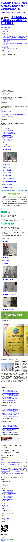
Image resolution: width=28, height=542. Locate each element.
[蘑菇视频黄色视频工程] (10, 292)
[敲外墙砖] (6, 238)
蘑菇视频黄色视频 (7, 43)
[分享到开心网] (7, 539)
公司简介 (5, 33)
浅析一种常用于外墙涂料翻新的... (11, 428)
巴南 (22, 473)
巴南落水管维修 (7, 187)
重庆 (7, 473)
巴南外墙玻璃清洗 (13, 39)
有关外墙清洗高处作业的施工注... (11, 409)
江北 (13, 473)
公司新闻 (5, 49)
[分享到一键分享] (2, 539)
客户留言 (5, 50)
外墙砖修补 (6, 257)
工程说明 (5, 46)
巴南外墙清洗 (7, 176)
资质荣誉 (5, 485)
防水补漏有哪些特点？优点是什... (11, 397)
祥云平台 (18, 471)
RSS (12, 12)
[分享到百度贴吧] (9, 539)
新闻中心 (5, 47)
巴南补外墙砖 (7, 170)
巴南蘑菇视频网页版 (19, 36)
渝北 (24, 473)
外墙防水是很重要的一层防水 (10, 414)
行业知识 (15, 49)
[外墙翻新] (6, 260)
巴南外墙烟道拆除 (22, 39)
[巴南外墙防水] (7, 146)
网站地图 (8, 12)
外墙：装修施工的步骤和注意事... (11, 393)
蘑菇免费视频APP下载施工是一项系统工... (13, 413)
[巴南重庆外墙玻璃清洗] (9, 178)
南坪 (16, 473)
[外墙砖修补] (10, 255)
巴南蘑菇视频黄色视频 (8, 36)
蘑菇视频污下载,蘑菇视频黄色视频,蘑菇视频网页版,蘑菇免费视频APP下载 (14, 6)
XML (14, 12)
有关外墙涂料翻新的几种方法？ (10, 391)
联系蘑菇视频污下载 (8, 51)
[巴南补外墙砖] (7, 167)
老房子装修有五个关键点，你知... (11, 394)
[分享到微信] (12, 539)
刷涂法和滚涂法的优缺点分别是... (11, 410)
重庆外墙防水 (7, 23)
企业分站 (3, 12)
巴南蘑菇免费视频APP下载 (9, 133)
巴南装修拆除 (6, 40)
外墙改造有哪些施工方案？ (9, 400)
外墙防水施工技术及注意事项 (10, 426)
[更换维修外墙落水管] (10, 277)
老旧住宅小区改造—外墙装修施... (11, 432)
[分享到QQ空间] (10, 539)
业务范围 (5, 34)
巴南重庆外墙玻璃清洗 (9, 181)
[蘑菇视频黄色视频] (10, 306)
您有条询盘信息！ (21, 12)
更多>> (6, 144)
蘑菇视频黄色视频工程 (9, 294)
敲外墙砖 (5, 241)
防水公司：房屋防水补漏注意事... (11, 395)
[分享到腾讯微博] (5, 539)
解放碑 (18, 473)
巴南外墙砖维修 (18, 37)
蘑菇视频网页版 (16, 43)
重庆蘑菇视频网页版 (17, 20)
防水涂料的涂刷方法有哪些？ (10, 412)
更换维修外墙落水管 (9, 279)
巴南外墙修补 (7, 164)
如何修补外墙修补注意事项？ (10, 429)
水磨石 (2, 459)
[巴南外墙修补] (10, 161)
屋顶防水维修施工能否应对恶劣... (11, 398)
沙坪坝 (10, 473)
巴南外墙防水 (7, 149)
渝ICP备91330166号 (5, 471)
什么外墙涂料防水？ (8, 390)
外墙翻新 (5, 263)
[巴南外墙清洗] (7, 173)
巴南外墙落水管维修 (8, 136)
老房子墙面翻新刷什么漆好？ (10, 425)
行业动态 (10, 49)
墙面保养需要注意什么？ (9, 430)
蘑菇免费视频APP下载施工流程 (10, 416)
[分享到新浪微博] (4, 539)
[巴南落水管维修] (7, 184)
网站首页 (5, 31)
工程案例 (5, 41)
